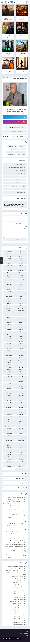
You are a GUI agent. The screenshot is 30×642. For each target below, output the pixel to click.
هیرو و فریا (9, 464)
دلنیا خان (21, 324)
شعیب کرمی (9, 365)
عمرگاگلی (9, 388)
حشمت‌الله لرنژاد (21, 310)
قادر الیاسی (9, 402)
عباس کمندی (21, 376)
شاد (13, 638)
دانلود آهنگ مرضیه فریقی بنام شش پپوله (18, 503)
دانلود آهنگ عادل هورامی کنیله (20, 614)
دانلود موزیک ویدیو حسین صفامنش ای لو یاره (17, 566)
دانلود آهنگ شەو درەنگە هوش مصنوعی (18, 618)
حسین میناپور (9, 308)
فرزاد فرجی (9, 390)
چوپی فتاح (21, 298)
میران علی (9, 442)
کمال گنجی (21, 414)
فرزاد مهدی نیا (21, 393)
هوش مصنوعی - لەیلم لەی (20, 183)
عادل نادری (21, 374)
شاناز (21, 362)
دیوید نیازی (9, 329)
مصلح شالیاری (21, 438)
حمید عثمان (9, 315)
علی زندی (21, 386)
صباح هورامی (21, 369)
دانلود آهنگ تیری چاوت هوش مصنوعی (18, 616)
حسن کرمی (21, 303)
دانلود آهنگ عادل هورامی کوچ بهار (19, 612)
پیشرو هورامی (21, 289)
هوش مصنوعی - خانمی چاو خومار (18, 186)
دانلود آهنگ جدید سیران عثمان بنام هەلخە (17, 546)
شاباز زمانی (9, 357)
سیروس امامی (9, 353)
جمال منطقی (9, 294)
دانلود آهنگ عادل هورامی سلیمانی (19, 599)
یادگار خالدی (9, 466)
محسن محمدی (21, 426)
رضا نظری (21, 336)
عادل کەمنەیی (9, 372)
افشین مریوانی (21, 270)
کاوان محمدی (21, 409)
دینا (21, 334)
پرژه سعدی (9, 287)
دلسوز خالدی (9, 322)
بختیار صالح (21, 282)
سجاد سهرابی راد (21, 346)
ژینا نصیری (9, 343)
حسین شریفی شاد (11, 154)
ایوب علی (9, 275)
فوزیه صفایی (21, 402)
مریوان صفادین (9, 433)
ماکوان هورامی (21, 424)
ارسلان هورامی (9, 265)
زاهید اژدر (21, 341)
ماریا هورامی (21, 421)
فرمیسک (21, 398)
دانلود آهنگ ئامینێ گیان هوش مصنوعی (18, 622)
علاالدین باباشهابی (9, 383)
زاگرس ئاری (9, 339)
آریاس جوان (9, 254)
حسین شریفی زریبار (21, 154)
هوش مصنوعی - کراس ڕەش (19, 192)
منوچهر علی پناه (9, 440)
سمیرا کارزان (21, 348)
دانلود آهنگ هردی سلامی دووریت (19, 603)
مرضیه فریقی (21, 433)
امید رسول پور (9, 270)
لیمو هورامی (9, 419)
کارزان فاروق (9, 405)
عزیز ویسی (21, 383)
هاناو (21, 457)
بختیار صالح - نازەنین (21, 176)
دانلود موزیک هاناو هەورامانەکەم (19, 587)
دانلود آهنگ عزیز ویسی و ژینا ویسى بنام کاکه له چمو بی (15, 554)
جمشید (21, 296)
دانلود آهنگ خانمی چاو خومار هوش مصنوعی (17, 589)
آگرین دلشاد (21, 258)
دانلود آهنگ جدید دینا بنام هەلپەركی (19, 518)
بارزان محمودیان (21, 280)
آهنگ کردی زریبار (14, 149)
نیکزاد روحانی (9, 454)
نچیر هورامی (9, 450)
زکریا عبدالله (9, 341)
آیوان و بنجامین (9, 261)
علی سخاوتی (9, 386)
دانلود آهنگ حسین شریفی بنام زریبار (20, 78)
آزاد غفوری (9, 256)
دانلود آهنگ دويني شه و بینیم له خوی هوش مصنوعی (15, 570)
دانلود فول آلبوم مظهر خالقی (20, 540)
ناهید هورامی (9, 447)
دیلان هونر (21, 329)
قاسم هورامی (21, 405)
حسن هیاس (9, 303)
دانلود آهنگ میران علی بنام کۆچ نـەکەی (18, 526)
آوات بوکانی (9, 258)
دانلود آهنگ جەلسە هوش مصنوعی (19, 624)
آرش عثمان (21, 254)
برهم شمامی (9, 282)
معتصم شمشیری (21, 440)
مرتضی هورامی (9, 431)
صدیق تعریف (9, 369)
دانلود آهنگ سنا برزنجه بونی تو (20, 499)
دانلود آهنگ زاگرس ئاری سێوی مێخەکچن (18, 538)
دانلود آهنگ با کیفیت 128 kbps (15, 131)
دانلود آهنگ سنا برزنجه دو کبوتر (19, 542)
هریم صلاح (9, 459)
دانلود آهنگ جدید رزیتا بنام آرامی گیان (18, 532)
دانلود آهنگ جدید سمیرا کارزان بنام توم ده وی (17, 520)
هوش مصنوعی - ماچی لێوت (20, 189)
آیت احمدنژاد (21, 261)
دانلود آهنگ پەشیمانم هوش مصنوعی (18, 620)
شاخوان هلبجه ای (9, 360)
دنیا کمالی (9, 334)
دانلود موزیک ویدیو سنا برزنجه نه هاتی (18, 576)
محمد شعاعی (21, 428)
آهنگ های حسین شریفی (20, 152)
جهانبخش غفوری (9, 296)
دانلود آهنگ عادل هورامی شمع (20, 605)
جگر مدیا (21, 291)
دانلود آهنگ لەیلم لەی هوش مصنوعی (18, 585)
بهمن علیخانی (9, 284)
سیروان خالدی (21, 353)
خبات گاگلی (21, 317)
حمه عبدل (9, 313)
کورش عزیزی (21, 416)
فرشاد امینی (9, 393)
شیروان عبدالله (9, 367)
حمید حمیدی (21, 315)
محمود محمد (21, 431)
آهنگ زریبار (23, 149)
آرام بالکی (21, 251)
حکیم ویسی (9, 310)
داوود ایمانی (21, 322)
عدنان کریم (21, 381)
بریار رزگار (21, 284)
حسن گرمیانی (9, 305)
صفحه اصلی (18, 638)
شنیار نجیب (21, 365)
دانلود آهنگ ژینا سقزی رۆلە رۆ (20, 512)
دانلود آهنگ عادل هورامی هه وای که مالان (18, 601)
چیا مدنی (9, 298)
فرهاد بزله (9, 398)
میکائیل (21, 445)
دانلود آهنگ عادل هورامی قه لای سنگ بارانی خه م (16, 610)
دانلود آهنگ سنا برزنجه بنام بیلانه (19, 534)
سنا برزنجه (9, 348)
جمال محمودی (21, 294)
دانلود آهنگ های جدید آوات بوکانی (19, 544)
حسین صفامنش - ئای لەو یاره (19, 164)
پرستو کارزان (21, 287)
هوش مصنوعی (21, 464)
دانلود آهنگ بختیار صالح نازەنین (20, 580)
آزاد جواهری (21, 256)
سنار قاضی (21, 350)
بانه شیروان (9, 280)
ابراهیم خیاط (21, 263)
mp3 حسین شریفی (12, 146)
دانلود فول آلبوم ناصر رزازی (21, 524)
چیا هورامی (21, 301)
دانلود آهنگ (20, 113)
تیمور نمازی (9, 289)
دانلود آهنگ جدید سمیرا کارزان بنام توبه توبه (17, 550)
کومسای (21, 419)
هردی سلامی (21, 459)
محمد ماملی (9, 428)
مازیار (9, 421)
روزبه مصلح (9, 336)
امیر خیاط (21, 272)
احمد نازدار (21, 265)
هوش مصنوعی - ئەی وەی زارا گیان (18, 170)
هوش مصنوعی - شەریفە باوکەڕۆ (19, 180)
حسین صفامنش (21, 308)
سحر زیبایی (9, 346)
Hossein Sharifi (22, 146)
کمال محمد (9, 414)
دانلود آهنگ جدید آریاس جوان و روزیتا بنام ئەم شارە (16, 514)
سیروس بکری (21, 355)
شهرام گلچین (21, 367)
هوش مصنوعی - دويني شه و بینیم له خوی (17, 167)
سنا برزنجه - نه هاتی (21, 173)
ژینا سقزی (21, 343)
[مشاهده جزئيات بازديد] (27, 636)
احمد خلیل (9, 263)
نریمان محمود (21, 452)
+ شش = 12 (24, 226)
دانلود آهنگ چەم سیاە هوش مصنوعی (18, 510)
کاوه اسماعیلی (9, 409)
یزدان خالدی (21, 468)
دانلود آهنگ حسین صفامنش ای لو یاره (18, 568)
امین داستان (9, 272)
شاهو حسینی (9, 362)
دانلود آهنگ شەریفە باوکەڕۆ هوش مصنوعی (17, 582)
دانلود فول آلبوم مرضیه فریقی (20, 497)
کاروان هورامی (9, 407)
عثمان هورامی (21, 379)
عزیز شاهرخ (9, 381)
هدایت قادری (9, 457)
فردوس (9, 395)
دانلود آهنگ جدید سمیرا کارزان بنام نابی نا (17, 528)
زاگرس (21, 339)
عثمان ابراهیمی (9, 376)
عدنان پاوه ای (9, 379)
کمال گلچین (9, 412)
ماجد (9, 424)
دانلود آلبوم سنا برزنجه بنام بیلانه (19, 501)
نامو (21, 447)
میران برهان (21, 442)
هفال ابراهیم (21, 461)
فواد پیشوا (21, 400)
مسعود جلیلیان (9, 435)
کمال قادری (21, 412)
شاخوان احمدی (21, 360)
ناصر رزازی (9, 445)
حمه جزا (21, 313)
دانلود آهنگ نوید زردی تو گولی (20, 597)
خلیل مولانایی (21, 320)
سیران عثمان (9, 350)
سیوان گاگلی (21, 357)
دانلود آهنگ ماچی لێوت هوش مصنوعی (18, 591)
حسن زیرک (9, 301)
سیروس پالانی (9, 355)
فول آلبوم (5, 638)
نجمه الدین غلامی (21, 450)
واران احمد (21, 466)
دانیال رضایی (21, 327)
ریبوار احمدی (9, 331)
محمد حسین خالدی (9, 426)
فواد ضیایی (9, 400)
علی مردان (21, 388)
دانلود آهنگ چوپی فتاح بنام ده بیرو (19, 506)
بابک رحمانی (21, 277)
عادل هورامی (9, 374)
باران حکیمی (9, 277)
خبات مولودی (9, 317)
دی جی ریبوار (9, 327)
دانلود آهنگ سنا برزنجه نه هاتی (20, 536)
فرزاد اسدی (21, 390)
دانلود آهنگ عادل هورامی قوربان (19, 607)
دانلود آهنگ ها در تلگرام (18, 117)
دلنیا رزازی (9, 324)
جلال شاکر (9, 291)
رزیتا (21, 331)
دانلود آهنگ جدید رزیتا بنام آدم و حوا (19, 508)
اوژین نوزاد (21, 275)
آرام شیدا (9, 251)
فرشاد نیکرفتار (21, 395)
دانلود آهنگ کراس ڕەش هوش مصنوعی (18, 593)
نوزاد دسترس (9, 452)
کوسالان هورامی (9, 416)
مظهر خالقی (9, 438)
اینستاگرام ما (20, 121)
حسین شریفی (21, 305)
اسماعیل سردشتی (21, 268)
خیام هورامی (9, 320)
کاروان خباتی (21, 407)
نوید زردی (21, 454)
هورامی (9, 638)
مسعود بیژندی (21, 435)
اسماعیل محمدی (9, 268)
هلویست (9, 461)
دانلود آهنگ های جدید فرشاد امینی (19, 558)
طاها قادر (21, 372)
